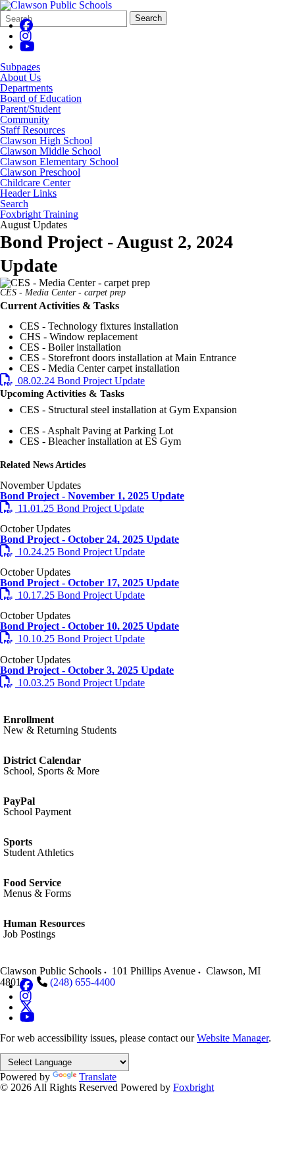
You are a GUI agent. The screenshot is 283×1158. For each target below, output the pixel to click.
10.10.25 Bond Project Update (72, 638)
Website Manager (233, 1038)
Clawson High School (46, 141)
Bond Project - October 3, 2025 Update (87, 670)
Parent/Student (30, 109)
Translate (97, 1076)
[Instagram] (26, 35)
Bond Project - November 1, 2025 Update (92, 495)
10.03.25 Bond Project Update (72, 682)
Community (24, 119)
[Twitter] (26, 1007)
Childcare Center (35, 183)
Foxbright (193, 1087)
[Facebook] (26, 25)
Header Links (28, 193)
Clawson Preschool (40, 172)
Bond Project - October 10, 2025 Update (89, 626)
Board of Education (41, 98)
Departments (26, 88)
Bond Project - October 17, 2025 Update (89, 582)
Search (148, 18)
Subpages (20, 67)
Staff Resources (32, 130)
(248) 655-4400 (82, 982)
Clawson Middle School (50, 151)
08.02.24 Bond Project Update (72, 380)
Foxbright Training (39, 214)
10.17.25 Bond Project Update (72, 595)
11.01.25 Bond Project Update (72, 508)
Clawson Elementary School (59, 162)
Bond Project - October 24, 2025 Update (89, 539)
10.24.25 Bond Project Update (72, 551)
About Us (20, 77)
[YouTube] (27, 46)
